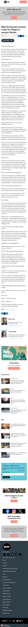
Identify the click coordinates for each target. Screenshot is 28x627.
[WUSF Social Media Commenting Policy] (14, 511)
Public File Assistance (7, 588)
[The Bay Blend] (14, 353)
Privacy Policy (5, 607)
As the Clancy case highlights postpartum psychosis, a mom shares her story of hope (17, 382)
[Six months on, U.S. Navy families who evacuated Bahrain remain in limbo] (5, 426)
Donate (24, 2)
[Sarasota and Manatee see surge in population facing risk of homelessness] (5, 410)
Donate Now (14, 535)
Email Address (7, 472)
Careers (4, 574)
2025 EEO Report (6, 590)
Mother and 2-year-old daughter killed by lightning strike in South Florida (17, 402)
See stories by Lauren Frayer (15, 338)
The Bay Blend (14, 363)
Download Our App (6, 602)
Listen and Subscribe (14, 368)
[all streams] (26, 625)
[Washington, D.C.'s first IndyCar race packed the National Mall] (5, 455)
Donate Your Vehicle (7, 596)
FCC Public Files (6, 585)
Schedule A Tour (6, 613)
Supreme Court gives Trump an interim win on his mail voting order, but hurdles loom (18, 435)
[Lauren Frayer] (4, 333)
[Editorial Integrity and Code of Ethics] (14, 490)
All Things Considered (10, 309)
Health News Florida (14, 378)
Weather (11, 388)
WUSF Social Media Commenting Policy (14, 517)
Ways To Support (6, 604)
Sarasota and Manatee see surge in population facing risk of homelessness (18, 411)
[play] (2, 625)
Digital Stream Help (6, 593)
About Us (4, 560)
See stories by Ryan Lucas (14, 325)
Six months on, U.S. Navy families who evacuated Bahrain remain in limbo (18, 426)
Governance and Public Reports (9, 582)
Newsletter (5, 565)
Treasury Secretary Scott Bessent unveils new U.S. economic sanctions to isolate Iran (18, 445)
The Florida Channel (7, 579)
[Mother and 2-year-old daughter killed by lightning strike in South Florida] (5, 400)
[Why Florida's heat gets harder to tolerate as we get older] (5, 391)
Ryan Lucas (7, 35)
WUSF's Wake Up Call (14, 9)
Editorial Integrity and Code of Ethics (14, 497)
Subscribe (14, 17)
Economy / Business (14, 408)
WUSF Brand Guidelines (7, 610)
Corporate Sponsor (6, 599)
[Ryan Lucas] (4, 321)
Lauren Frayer (14, 35)
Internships (5, 576)
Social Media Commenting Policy (9, 571)
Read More (14, 501)
